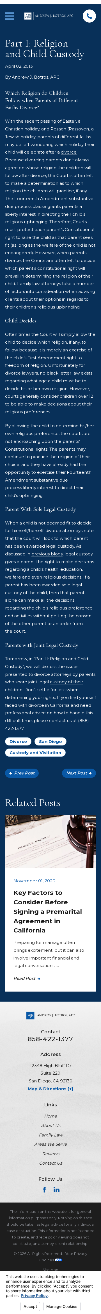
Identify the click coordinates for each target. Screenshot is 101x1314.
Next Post (76, 773)
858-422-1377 (51, 1039)
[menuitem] (50, 1270)
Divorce (18, 741)
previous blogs (47, 554)
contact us (60, 720)
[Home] (48, 16)
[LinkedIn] (56, 1189)
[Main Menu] (9, 16)
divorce (69, 152)
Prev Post (24, 773)
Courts (38, 260)
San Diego (50, 741)
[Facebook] (44, 1189)
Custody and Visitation (35, 752)
